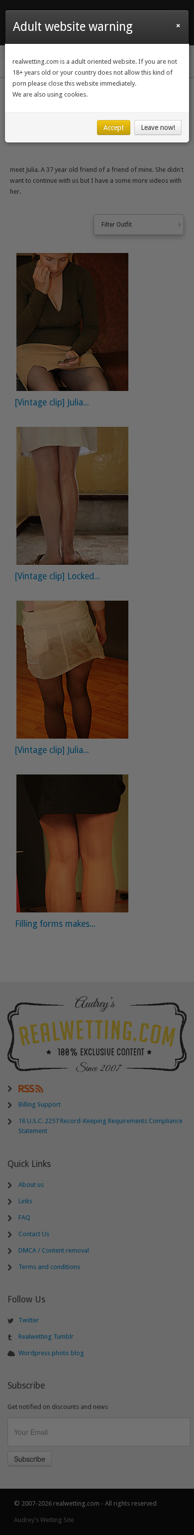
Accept (113, 127)
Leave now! (158, 127)
